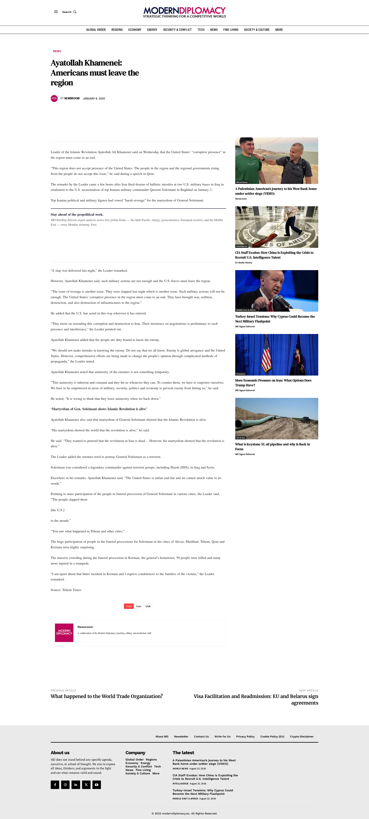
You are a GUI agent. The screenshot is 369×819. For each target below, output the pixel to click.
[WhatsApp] (72, 110)
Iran (138, 606)
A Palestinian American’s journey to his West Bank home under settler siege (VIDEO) (204, 762)
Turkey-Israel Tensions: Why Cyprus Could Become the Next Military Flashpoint (203, 792)
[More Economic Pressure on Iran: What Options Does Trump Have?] (276, 355)
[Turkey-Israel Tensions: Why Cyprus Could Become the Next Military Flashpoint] (276, 291)
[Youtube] (96, 785)
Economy (240, 373)
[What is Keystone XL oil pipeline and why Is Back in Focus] (276, 418)
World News (242, 182)
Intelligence (241, 246)
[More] (108, 110)
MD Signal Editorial (245, 326)
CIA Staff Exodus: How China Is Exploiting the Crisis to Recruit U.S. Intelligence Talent (274, 255)
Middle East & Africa (245, 310)
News (57, 51)
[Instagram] (65, 785)
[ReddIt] (90, 110)
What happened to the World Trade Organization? (107, 696)
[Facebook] (54, 110)
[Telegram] (99, 110)
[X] (63, 110)
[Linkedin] (81, 110)
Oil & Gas (240, 437)
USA (147, 606)
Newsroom (72, 98)
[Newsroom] (55, 98)
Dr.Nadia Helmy (243, 262)
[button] (70, 12)
